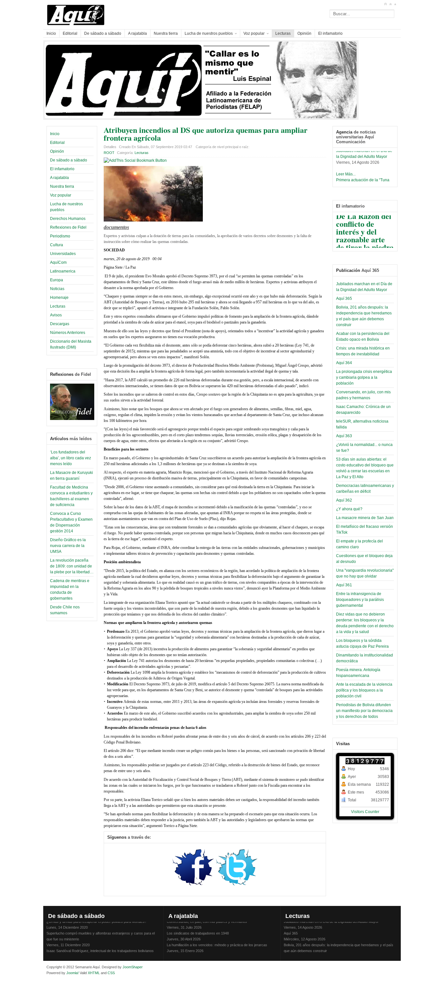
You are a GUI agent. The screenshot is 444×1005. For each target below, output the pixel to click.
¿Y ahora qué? (349, 509)
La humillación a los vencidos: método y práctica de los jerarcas (217, 941)
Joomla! (72, 973)
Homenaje (59, 297)
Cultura (56, 245)
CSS (111, 973)
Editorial (57, 142)
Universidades (63, 253)
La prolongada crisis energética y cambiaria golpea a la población (364, 377)
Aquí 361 (344, 585)
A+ (385, 4)
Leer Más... (346, 170)
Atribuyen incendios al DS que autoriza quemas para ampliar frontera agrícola (205, 133)
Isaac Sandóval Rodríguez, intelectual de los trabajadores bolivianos (100, 947)
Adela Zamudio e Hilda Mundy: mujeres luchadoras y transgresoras (220, 953)
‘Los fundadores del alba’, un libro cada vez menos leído (70, 458)
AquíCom (58, 262)
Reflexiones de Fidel (68, 227)
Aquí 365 (344, 298)
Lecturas (57, 306)
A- (395, 4)
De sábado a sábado (68, 160)
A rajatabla (59, 177)
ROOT (109, 153)
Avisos (56, 315)
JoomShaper (133, 967)
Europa (56, 280)
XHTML (94, 973)
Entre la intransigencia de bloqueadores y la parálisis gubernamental (360, 600)
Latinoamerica (62, 271)
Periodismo (60, 236)
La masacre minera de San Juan (365, 517)
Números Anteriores (67, 332)
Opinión (57, 151)
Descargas (59, 324)
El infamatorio (62, 169)
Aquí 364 (344, 363)
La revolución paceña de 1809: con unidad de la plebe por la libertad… (72, 566)
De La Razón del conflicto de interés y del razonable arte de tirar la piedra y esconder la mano (365, 235)
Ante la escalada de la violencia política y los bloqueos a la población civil (364, 690)
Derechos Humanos (67, 218)
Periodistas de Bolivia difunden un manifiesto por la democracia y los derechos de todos (364, 711)
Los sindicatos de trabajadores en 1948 (198, 929)
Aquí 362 (344, 500)
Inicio (54, 134)
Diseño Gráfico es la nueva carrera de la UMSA (68, 546)
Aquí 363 (344, 436)
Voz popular (60, 195)
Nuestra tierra (62, 186)
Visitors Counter (365, 811)
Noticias (57, 288)
